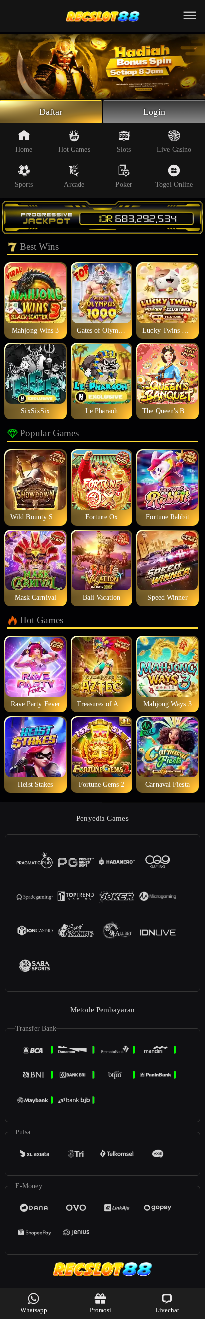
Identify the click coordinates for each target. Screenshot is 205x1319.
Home (23, 149)
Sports (24, 184)
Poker (123, 184)
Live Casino (174, 149)
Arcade (74, 184)
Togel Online (174, 184)
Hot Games (74, 149)
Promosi (101, 1310)
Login (154, 112)
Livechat (167, 1310)
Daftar (51, 112)
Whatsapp (34, 1310)
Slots (124, 149)
